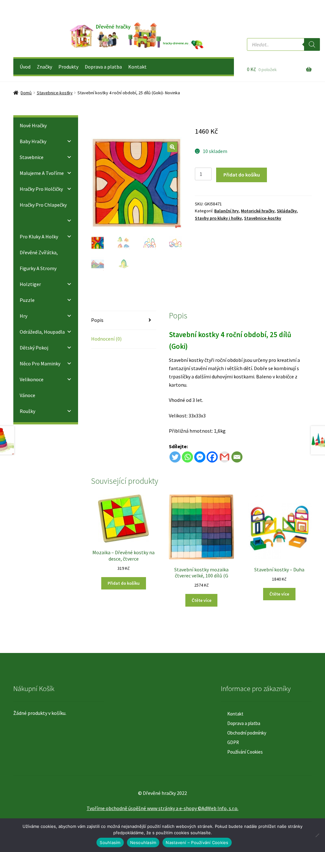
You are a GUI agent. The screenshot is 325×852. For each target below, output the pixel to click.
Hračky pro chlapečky (43, 205)
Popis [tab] (97, 320)
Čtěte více (201, 600)
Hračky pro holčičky (41, 189)
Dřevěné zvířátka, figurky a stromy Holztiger (39, 268)
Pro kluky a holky (39, 236)
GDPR (233, 742)
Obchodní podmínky (246, 733)
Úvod (25, 66)
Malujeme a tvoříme (42, 173)
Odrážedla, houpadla (42, 332)
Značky (44, 66)
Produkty (68, 66)
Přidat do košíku (241, 174)
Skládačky (287, 211)
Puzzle (27, 300)
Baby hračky (33, 141)
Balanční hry (226, 211)
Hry (23, 316)
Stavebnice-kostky (55, 93)
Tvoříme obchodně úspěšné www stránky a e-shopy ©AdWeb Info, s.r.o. (162, 808)
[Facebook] (212, 457)
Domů (26, 93)
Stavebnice (31, 157)
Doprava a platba (103, 66)
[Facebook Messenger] (199, 457)
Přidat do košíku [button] (124, 583)
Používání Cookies (245, 752)
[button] (172, 147)
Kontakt (137, 66)
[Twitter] (175, 457)
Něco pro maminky (40, 363)
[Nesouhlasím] (317, 835)
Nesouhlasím (143, 842)
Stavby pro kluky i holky (218, 218)
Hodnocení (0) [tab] (106, 339)
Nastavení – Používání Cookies (197, 842)
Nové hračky (33, 125)
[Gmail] (224, 457)
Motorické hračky (258, 211)
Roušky (27, 411)
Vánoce (27, 395)
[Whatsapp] (187, 457)
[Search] (312, 44)
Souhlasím (110, 842)
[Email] (236, 457)
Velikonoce (31, 379)
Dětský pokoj (34, 347)
